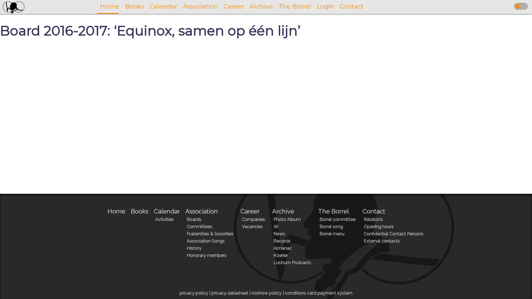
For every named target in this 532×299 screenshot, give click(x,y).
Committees (199, 226)
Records (282, 241)
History (194, 248)
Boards (194, 219)
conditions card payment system (318, 293)
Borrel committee (337, 219)
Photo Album (287, 219)
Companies (253, 219)
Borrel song (331, 226)
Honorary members (207, 255)
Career (250, 211)
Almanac (282, 248)
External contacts (382, 241)
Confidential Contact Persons (393, 233)
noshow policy (267, 293)
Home (116, 211)
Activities (164, 219)
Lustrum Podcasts (292, 262)
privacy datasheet (229, 293)
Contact (373, 211)
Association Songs (206, 241)
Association (201, 211)
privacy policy (194, 293)
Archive (283, 211)
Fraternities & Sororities (210, 233)
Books (139, 211)
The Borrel (333, 211)
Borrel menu (331, 233)
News (279, 233)
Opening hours (379, 226)
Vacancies (252, 226)
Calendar (167, 211)
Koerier (280, 255)
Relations (373, 219)
